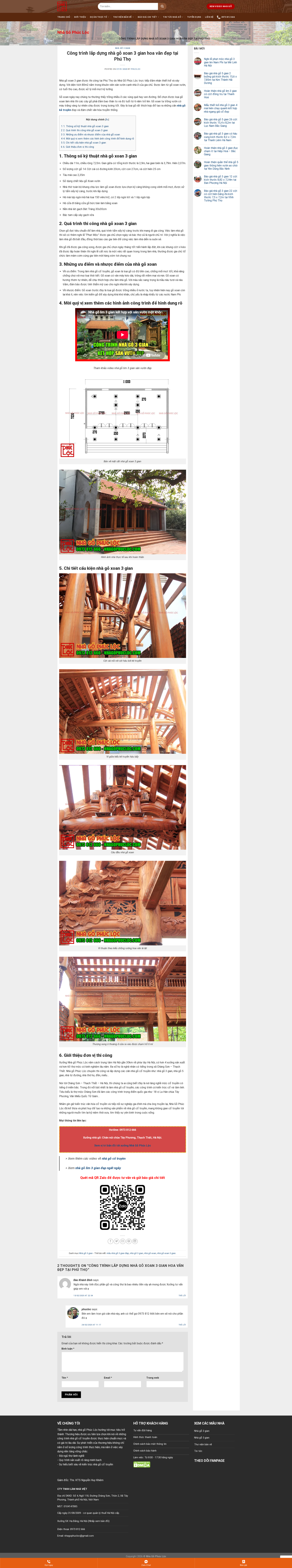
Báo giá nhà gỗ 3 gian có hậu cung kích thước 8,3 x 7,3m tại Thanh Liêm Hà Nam (220, 137)
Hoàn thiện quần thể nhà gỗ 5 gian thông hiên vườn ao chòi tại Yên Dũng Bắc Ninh (221, 165)
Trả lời (182, 1296)
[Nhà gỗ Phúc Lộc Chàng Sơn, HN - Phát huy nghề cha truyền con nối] (75, 6)
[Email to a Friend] (123, 1241)
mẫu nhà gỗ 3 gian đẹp (118, 1253)
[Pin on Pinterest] (129, 1241)
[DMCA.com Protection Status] (141, 1464)
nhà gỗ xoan (150, 1253)
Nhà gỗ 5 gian (201, 1437)
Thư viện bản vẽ (122, 17)
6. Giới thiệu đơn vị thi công (77, 146)
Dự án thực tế (98, 17)
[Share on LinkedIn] (135, 1241)
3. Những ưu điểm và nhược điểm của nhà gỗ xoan (90, 134)
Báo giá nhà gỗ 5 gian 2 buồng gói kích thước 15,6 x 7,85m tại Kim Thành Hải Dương (220, 78)
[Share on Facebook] (110, 1241)
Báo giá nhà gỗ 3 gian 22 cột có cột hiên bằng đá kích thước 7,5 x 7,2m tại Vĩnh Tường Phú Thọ (220, 195)
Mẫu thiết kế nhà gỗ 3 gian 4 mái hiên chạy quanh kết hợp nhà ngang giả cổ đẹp (220, 108)
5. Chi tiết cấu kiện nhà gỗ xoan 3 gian (83, 142)
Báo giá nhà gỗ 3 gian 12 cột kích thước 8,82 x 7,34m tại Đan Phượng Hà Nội (220, 180)
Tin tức (198, 1451)
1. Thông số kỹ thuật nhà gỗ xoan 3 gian (85, 126)
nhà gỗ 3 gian (136, 1253)
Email (108, 1377)
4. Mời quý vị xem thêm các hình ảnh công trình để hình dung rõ (97, 138)
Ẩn (107, 119)
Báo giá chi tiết (147, 17)
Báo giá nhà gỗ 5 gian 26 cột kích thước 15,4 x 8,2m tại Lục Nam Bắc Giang (220, 122)
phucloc (136, 69)
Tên (65, 1377)
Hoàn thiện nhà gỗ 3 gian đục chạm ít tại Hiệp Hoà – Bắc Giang (221, 151)
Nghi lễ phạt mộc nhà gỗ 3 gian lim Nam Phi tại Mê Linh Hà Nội (220, 62)
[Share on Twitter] (116, 1241)
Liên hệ (209, 17)
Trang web (152, 1377)
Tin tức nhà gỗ (172, 17)
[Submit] (162, 6)
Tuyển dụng (194, 17)
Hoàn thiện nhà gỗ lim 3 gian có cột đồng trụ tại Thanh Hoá (220, 94)
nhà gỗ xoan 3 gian (166, 1253)
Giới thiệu (80, 17)
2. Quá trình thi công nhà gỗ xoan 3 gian (84, 130)
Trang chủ (63, 17)
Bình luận (68, 1348)
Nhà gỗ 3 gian (106, 38)
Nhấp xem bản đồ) (99, 1521)
